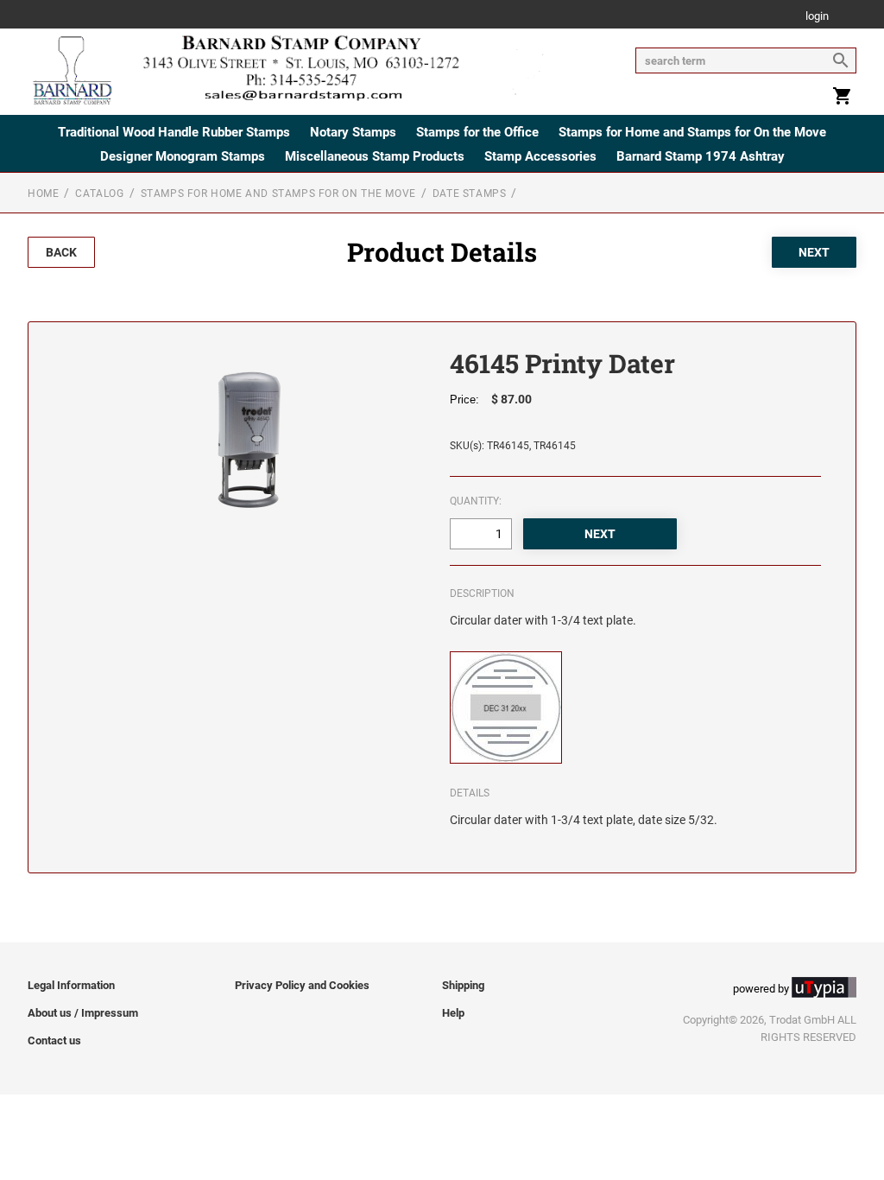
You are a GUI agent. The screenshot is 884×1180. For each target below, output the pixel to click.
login (817, 16)
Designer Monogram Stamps (182, 156)
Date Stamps (470, 193)
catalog (99, 193)
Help (453, 1012)
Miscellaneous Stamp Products (374, 156)
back (61, 252)
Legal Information (71, 985)
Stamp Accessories (540, 156)
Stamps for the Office (477, 132)
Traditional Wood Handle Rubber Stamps (174, 132)
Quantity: (476, 501)
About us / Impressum (83, 1012)
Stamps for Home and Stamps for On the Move (692, 132)
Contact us (54, 1040)
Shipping (463, 985)
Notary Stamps (353, 132)
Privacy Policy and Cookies (302, 985)
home (43, 193)
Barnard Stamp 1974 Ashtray (700, 156)
